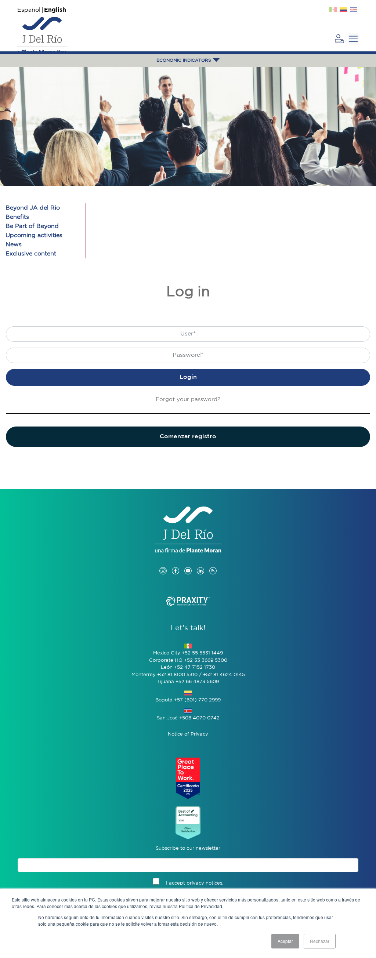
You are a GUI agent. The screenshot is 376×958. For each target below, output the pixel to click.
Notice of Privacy (188, 734)
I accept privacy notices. (194, 883)
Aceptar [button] (285, 941)
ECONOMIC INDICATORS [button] (184, 60)
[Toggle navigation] (353, 38)
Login (188, 377)
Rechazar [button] (319, 941)
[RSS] (212, 564)
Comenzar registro (188, 436)
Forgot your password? (188, 399)
